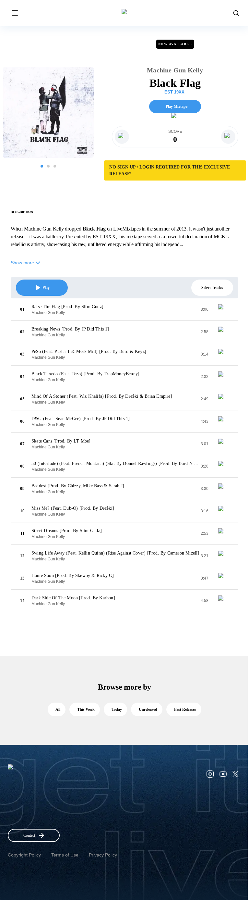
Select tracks (212, 287)
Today (117, 709)
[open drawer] (15, 13)
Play (46, 287)
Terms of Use (64, 854)
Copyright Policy (24, 854)
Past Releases (185, 709)
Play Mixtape (176, 106)
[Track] (223, 309)
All (57, 709)
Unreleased (148, 709)
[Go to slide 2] (48, 166)
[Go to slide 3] (55, 166)
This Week (86, 709)
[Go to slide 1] (42, 166)
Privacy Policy (103, 854)
